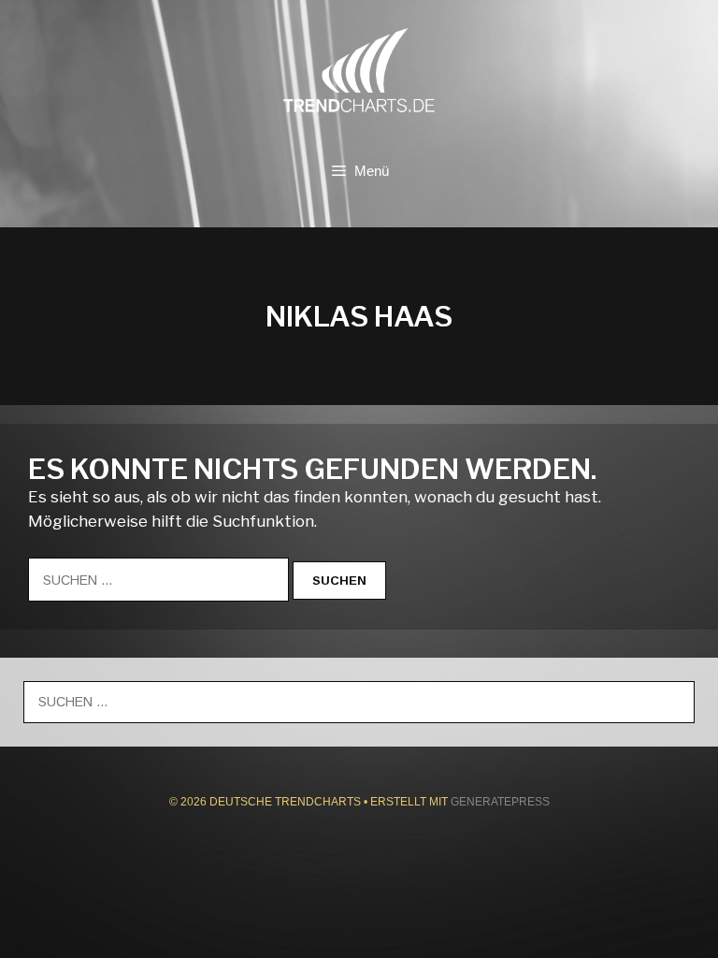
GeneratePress (500, 801)
